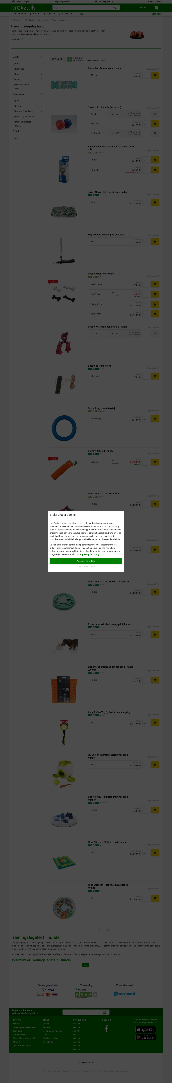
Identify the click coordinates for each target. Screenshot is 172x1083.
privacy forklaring (90, 554)
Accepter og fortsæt (86, 561)
